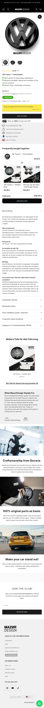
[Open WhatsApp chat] (39, 703)
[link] (7, 156)
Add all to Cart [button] (22, 201)
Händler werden (10, 669)
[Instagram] (7, 688)
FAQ (6, 676)
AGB (6, 644)
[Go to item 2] (12, 62)
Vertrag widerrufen (11, 655)
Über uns (8, 665)
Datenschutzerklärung (12, 648)
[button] (22, 156)
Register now (22, 612)
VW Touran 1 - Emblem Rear (22, 374)
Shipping (14, 93)
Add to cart (22, 116)
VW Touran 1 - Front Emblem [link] (22, 154)
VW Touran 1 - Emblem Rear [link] (12, 186)
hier (5, 273)
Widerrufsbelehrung (11, 651)
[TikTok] (18, 688)
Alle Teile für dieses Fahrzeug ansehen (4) (22, 383)
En (30, 697)
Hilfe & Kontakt (9, 673)
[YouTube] (12, 688)
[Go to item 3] (20, 62)
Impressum (8, 640)
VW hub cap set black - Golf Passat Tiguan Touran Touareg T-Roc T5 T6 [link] (31, 186)
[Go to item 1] (5, 62)
